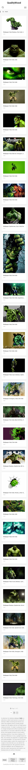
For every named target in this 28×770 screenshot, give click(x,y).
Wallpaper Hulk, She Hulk (10, 82)
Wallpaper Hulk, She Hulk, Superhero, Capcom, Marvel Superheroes (14, 298)
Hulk (4, 34)
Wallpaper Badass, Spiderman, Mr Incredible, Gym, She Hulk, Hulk (14, 466)
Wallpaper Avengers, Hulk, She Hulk (13, 398)
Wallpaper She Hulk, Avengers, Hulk (13, 651)
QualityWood (14, 2)
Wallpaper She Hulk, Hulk (10, 59)
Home (4, 760)
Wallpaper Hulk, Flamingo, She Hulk (13, 698)
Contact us (22, 760)
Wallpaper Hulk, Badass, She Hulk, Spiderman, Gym (14, 32)
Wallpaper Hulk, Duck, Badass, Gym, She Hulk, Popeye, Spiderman (14, 581)
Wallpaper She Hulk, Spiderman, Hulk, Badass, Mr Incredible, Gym (14, 628)
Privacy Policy (13, 760)
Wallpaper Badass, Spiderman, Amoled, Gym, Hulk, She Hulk (14, 605)
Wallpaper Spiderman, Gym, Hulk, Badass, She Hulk (14, 226)
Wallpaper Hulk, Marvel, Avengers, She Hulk (14, 153)
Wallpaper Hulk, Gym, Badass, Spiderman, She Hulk (14, 375)
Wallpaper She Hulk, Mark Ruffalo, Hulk (14, 420)
